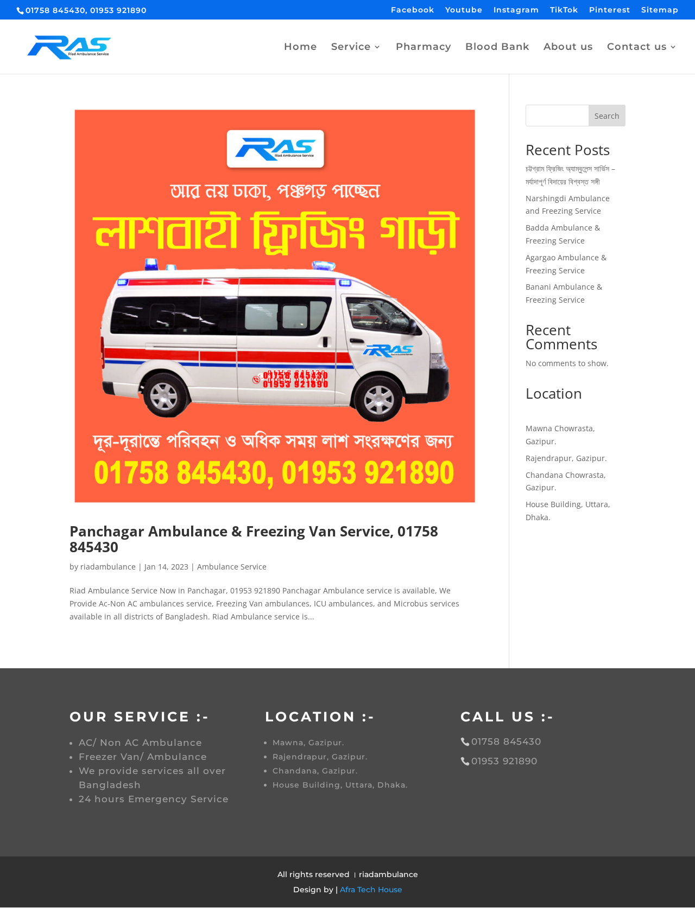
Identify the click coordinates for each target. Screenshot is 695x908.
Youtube (464, 10)
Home (300, 48)
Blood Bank (497, 48)
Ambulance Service (232, 566)
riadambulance (108, 566)
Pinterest (609, 10)
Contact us (637, 48)
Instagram (516, 10)
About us (568, 48)
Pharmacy (423, 48)
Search (607, 116)
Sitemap (660, 10)
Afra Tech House (371, 889)
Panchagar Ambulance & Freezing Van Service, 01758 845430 (254, 539)
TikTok (564, 10)
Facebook (412, 10)
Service (351, 48)
